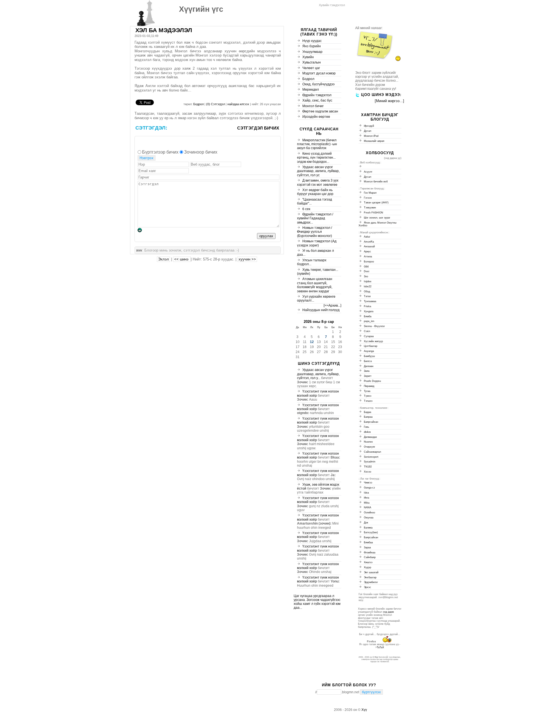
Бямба (367, 316)
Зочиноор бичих (200, 152)
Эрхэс (367, 587)
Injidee (367, 281)
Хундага (368, 311)
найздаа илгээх (238, 104)
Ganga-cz (369, 487)
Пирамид (369, 386)
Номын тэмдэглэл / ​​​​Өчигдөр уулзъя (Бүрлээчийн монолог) (315, 232)
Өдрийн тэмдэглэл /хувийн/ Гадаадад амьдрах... (315, 218)
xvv (139, 250)
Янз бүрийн (311, 46)
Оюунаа (368, 517)
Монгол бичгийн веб (376, 181)
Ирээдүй (369, 125)
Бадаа (367, 412)
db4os (367, 432)
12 (312, 342)
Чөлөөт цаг (311, 68)
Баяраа (368, 416)
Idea (366, 492)
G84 (366, 266)
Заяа (366, 371)
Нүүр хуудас (312, 41)
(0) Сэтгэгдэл (216, 104)
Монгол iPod (371, 136)
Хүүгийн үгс (201, 9)
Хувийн (308, 57)
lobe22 (367, 286)
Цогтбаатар (370, 346)
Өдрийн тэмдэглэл (316, 95)
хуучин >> (247, 259)
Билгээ (368, 361)
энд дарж (388, 611)
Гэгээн (368, 197)
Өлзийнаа (369, 552)
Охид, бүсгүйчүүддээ (318, 84)
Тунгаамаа (370, 301)
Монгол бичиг (313, 106)
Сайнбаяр (370, 557)
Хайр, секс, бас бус (317, 100)
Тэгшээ (368, 401)
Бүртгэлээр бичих (160, 152)
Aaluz (367, 236)
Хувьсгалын (311, 62)
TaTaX (380, 647)
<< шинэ (182, 259)
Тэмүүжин (370, 207)
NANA (367, 507)
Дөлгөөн (368, 366)
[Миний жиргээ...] (389, 101)
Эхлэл (163, 259)
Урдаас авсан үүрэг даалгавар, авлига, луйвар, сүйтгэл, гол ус (318, 171)
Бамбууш (369, 356)
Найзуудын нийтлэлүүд (321, 310)
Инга (366, 497)
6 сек (306, 209)
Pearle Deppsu (372, 381)
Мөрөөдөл (310, 89)
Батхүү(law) (371, 532)
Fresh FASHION (373, 212)
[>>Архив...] (332, 305)
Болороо (369, 261)
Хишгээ (368, 562)
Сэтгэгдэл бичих (258, 128)
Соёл (367, 331)
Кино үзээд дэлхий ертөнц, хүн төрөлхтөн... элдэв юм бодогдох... (316, 158)
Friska (367, 306)
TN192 (368, 466)
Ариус (367, 251)
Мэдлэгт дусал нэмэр (319, 73)
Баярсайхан (371, 421)
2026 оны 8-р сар (319, 321)
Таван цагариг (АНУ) (376, 202)
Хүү (376, 657)
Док (366, 522)
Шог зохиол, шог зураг (377, 217)
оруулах (266, 236)
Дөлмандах (370, 437)
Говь (366, 427)
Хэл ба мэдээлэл (163, 30)
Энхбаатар (370, 577)
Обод (367, 291)
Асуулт (368, 171)
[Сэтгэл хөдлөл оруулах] (142, 231)
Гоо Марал (370, 192)
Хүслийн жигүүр (373, 341)
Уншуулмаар (312, 52)
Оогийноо (369, 512)
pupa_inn (369, 321)
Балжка (368, 527)
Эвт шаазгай (371, 572)
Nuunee (368, 441)
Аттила (368, 256)
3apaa (367, 547)
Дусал (367, 131)
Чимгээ (368, 482)
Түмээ (367, 395)
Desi (366, 271)
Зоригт (367, 376)
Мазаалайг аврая (374, 141)
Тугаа (367, 391)
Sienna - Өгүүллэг (374, 326)
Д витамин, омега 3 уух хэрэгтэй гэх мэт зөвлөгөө (317, 182)
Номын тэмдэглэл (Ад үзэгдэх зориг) (316, 243)
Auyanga (369, 351)
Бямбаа (368, 542)
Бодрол (198, 104)
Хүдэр (367, 567)
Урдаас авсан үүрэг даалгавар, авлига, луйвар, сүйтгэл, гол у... (318, 374)
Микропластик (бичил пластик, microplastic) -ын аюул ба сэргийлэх (317, 144)
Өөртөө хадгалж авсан (320, 111)
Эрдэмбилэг (371, 582)
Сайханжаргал (372, 451)
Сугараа (369, 336)
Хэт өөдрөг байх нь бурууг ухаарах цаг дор (315, 192)
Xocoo (367, 471)
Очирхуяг (369, 446)
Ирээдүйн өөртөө (316, 117)
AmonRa (369, 241)
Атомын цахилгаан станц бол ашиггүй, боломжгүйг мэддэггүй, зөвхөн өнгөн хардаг (314, 285)
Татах (367, 296)
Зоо (366, 276)
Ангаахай (369, 246)
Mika (366, 502)
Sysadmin (369, 461)
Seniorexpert (371, 456)
